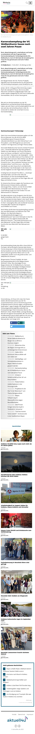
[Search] (27, 3)
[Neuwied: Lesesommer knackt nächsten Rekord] (16, 638)
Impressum (30, 714)
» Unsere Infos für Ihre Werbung (25, 702)
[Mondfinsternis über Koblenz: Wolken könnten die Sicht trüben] (16, 462)
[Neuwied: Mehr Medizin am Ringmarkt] (16, 582)
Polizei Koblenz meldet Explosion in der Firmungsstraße (16, 384)
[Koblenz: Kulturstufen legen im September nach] (16, 609)
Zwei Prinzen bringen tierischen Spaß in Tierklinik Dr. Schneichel (16, 407)
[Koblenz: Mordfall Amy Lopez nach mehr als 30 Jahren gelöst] (16, 435)
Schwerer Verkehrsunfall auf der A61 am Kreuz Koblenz (17, 377)
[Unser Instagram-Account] (19, 726)
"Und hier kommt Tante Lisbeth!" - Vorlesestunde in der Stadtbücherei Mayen (17, 414)
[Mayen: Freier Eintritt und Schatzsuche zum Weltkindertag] (16, 520)
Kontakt (14, 714)
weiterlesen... (5, 449)
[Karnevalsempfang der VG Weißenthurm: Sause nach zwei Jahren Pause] (17, 21)
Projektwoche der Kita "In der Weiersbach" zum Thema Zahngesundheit (17, 391)
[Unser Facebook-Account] (16, 726)
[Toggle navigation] (30, 2)
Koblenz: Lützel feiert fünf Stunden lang (18, 685)
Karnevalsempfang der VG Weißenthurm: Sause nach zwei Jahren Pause (17, 370)
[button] (13, 322)
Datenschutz (21, 714)
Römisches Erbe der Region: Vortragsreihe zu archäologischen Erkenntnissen (17, 347)
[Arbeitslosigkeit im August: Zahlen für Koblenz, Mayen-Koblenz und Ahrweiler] (16, 493)
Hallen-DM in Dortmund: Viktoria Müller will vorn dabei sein (17, 354)
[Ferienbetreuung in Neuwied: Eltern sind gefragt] (16, 549)
